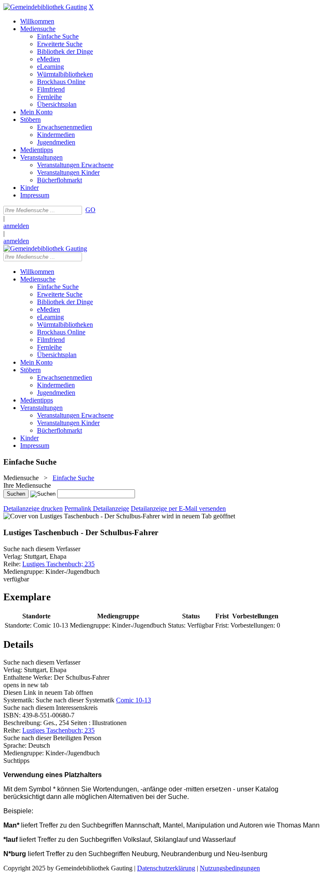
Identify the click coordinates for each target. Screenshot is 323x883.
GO (90, 209)
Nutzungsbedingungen (230, 868)
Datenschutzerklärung (166, 868)
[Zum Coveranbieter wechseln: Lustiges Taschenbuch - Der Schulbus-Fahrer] (81, 516)
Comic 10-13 (133, 700)
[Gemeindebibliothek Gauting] (45, 7)
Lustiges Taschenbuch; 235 (58, 564)
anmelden (16, 225)
